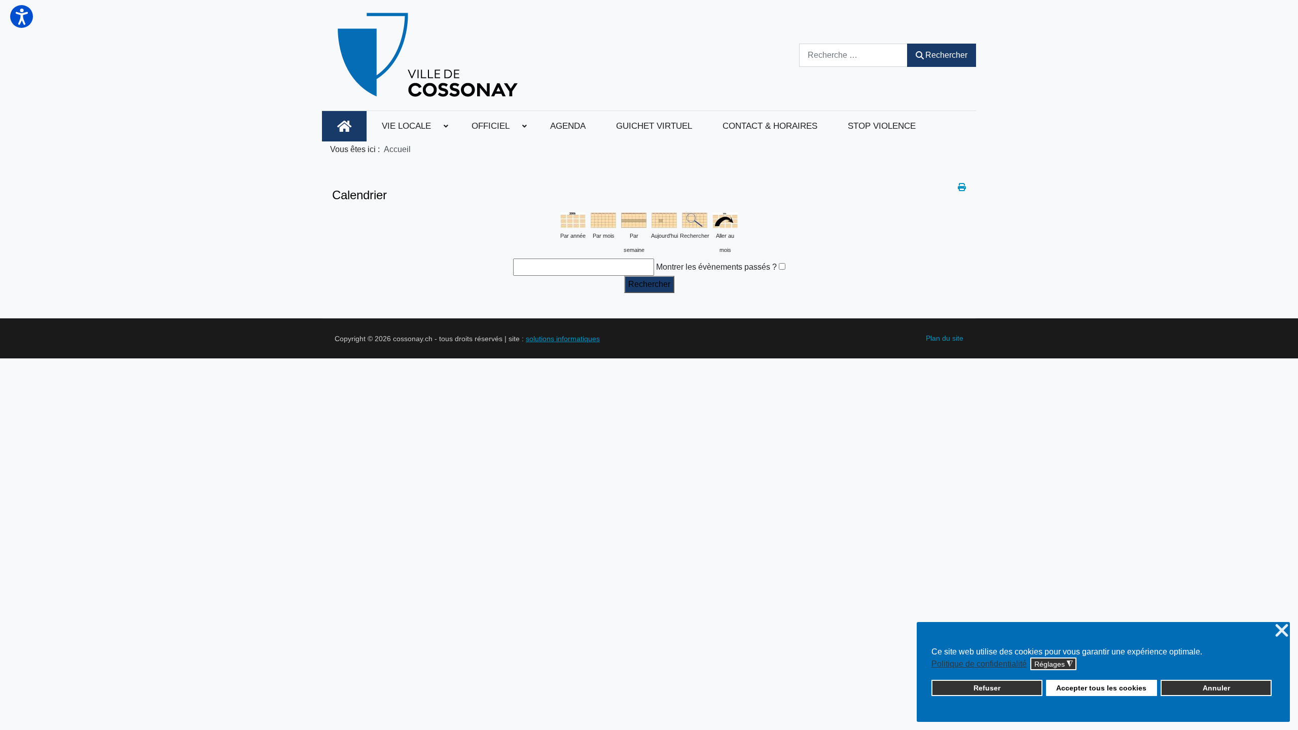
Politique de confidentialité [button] (979, 664)
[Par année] (573, 219)
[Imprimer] (962, 187)
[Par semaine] (633, 219)
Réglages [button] (1053, 664)
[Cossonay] (429, 55)
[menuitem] (344, 126)
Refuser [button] (987, 688)
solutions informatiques (563, 339)
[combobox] (853, 55)
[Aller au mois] (725, 219)
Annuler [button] (1216, 688)
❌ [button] (1282, 631)
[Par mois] (603, 219)
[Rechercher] (694, 219)
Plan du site (944, 338)
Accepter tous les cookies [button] (1101, 688)
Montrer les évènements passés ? (716, 267)
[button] (21, 16)
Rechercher (946, 55)
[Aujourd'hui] (664, 219)
